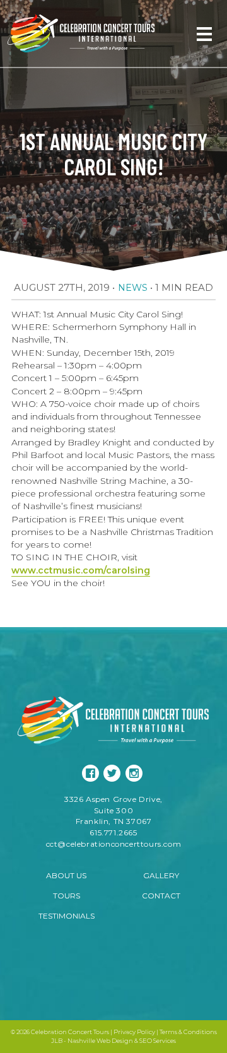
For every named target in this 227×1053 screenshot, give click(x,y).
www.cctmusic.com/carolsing (80, 570)
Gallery (161, 875)
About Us (66, 875)
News (133, 287)
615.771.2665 (113, 832)
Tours (66, 895)
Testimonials (66, 916)
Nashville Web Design (100, 1040)
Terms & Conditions (188, 1031)
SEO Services (157, 1040)
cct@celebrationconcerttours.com (114, 844)
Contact (161, 895)
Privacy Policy (134, 1031)
